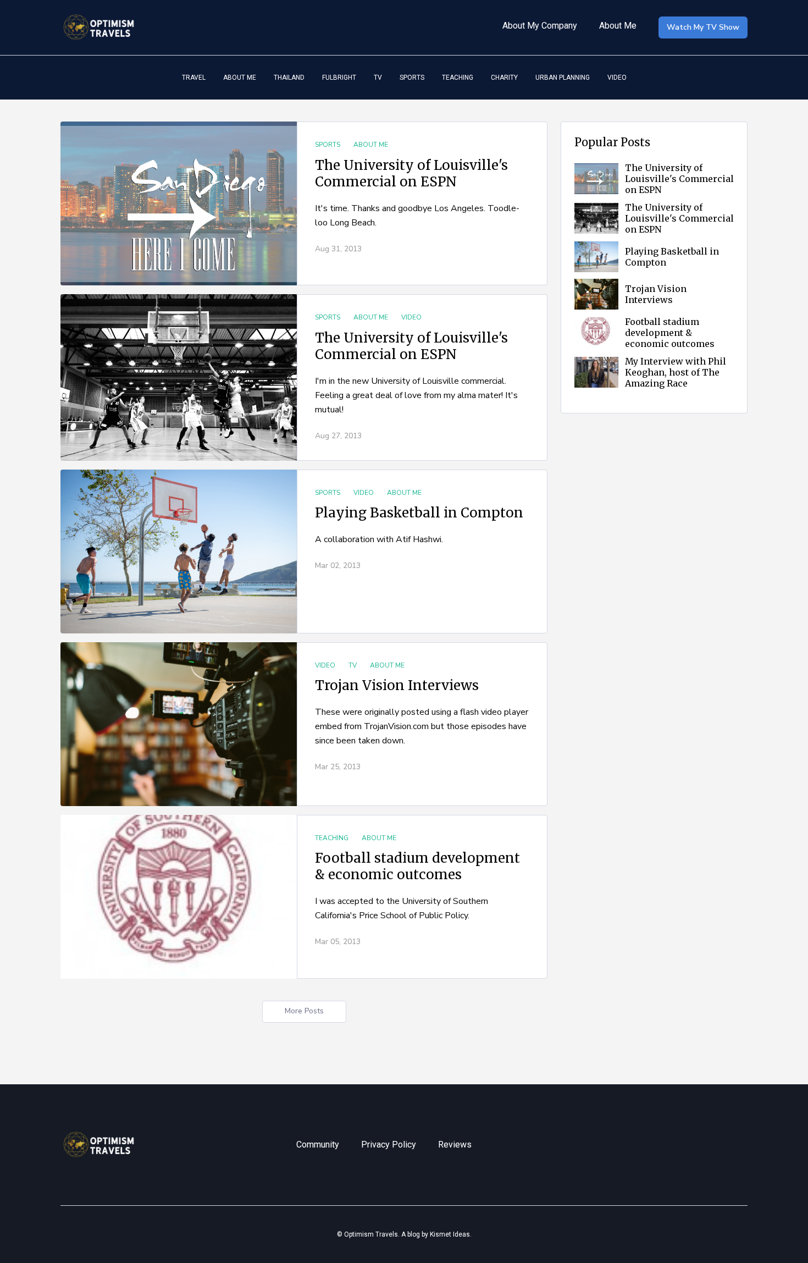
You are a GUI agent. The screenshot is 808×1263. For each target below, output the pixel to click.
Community (317, 1144)
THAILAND (289, 77)
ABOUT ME (239, 77)
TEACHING (457, 77)
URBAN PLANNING (562, 77)
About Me (618, 25)
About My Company (539, 25)
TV (378, 77)
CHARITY (504, 77)
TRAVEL (194, 77)
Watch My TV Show (703, 27)
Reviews (455, 1144)
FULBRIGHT (339, 77)
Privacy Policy (388, 1144)
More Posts (304, 1011)
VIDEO (617, 77)
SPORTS (412, 77)
